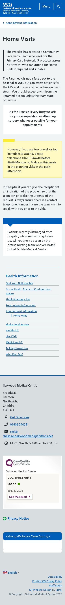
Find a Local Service (17, 324)
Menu (46, 6)
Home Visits (20, 315)
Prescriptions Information (21, 305)
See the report (18, 496)
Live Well (11, 336)
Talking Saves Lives (17, 348)
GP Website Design (40, 589)
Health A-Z (12, 330)
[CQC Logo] (18, 465)
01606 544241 (19, 424)
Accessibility (55, 576)
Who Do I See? (14, 354)
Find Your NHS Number (19, 283)
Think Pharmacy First (18, 299)
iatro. (59, 589)
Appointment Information (21, 23)
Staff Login (55, 585)
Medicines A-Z (14, 342)
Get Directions (19, 417)
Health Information (22, 276)
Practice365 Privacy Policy (47, 581)
